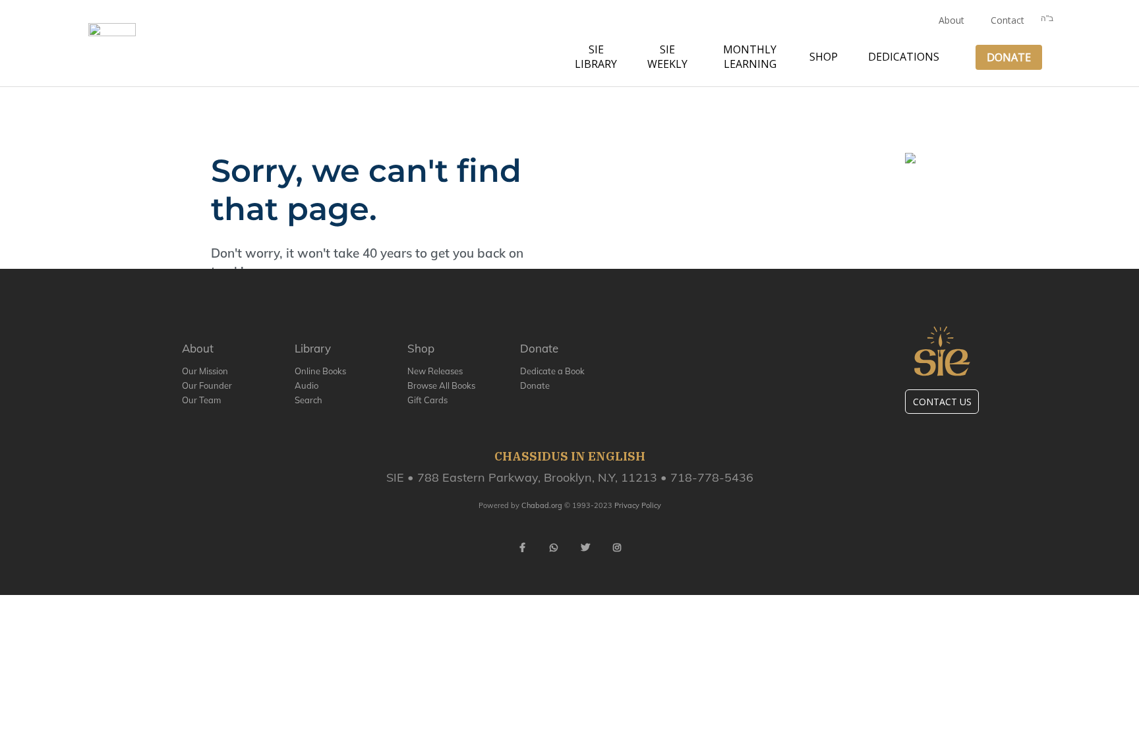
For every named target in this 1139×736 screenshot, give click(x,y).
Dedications (903, 56)
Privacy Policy (637, 505)
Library (313, 348)
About (951, 20)
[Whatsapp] (553, 547)
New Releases (435, 371)
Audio (306, 385)
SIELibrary (596, 56)
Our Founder (207, 385)
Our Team (201, 400)
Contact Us (942, 401)
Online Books (320, 371)
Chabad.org (541, 505)
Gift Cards (427, 400)
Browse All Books (441, 385)
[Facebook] (522, 547)
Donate (1009, 57)
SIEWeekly (667, 56)
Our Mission (205, 371)
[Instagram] (616, 547)
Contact (1007, 20)
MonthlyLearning (749, 56)
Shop (823, 56)
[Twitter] (585, 547)
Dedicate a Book (552, 371)
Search (308, 400)
